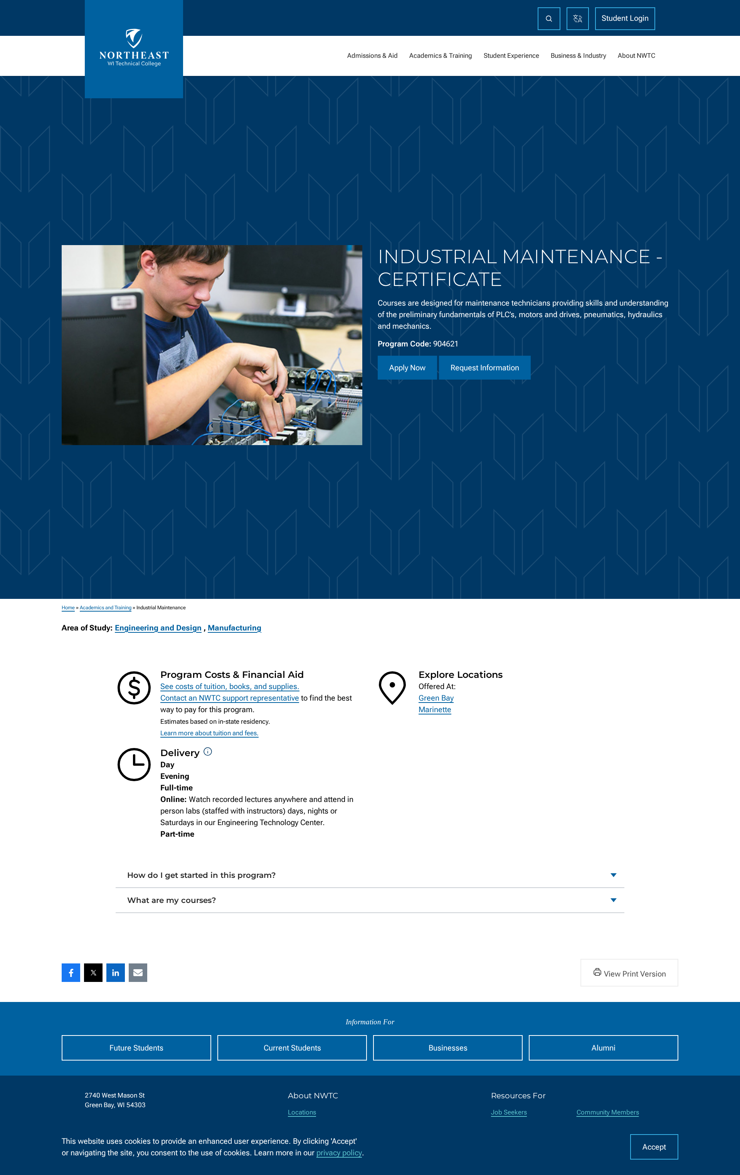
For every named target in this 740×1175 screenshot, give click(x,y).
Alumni (604, 1047)
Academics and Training (105, 607)
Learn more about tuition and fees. (209, 733)
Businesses (448, 1047)
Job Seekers (509, 1112)
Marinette (435, 709)
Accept (654, 1146)
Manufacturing (234, 627)
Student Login (625, 18)
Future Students (136, 1047)
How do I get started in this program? (201, 875)
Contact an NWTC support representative (229, 698)
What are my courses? (171, 900)
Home (68, 607)
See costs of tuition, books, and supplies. (229, 686)
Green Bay (436, 698)
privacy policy (339, 1152)
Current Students (292, 1047)
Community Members (608, 1112)
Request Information (485, 367)
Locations (302, 1112)
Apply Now (407, 367)
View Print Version (635, 973)
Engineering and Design (158, 627)
